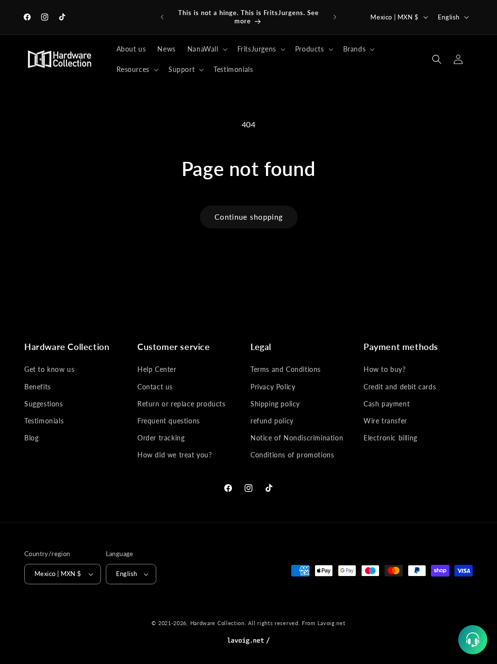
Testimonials (44, 421)
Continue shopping (249, 216)
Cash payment (387, 404)
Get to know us (49, 369)
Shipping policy (275, 404)
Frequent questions (168, 421)
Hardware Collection (217, 623)
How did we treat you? (174, 455)
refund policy (272, 421)
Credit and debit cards (400, 387)
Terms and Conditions (285, 369)
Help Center (157, 369)
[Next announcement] (335, 17)
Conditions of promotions (292, 455)
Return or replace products (181, 404)
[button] (207, 49)
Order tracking (160, 438)
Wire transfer (385, 421)
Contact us (155, 387)
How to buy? (385, 369)
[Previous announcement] (162, 17)
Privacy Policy (272, 387)
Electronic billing (390, 438)
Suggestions (43, 404)
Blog (31, 438)
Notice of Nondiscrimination (296, 438)
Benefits (37, 387)
